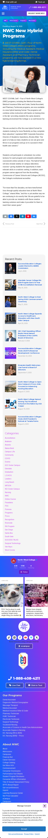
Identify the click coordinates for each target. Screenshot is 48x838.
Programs (9, 513)
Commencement (9, 768)
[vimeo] (31, 637)
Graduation (9, 472)
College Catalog (9, 762)
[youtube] (25, 637)
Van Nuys (8, 547)
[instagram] (14, 637)
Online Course (10, 499)
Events (7, 462)
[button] (45, 806)
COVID (7, 458)
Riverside (8, 523)
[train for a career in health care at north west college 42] (11, 7)
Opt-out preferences (15, 834)
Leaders (8, 479)
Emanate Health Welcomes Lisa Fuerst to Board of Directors (29, 367)
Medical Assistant (10, 708)
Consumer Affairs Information (14, 779)
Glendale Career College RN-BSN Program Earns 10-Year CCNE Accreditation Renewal (30, 282)
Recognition (9, 519)
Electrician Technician (11, 719)
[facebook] (20, 637)
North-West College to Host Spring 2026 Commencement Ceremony (30, 299)
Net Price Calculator (10, 796)
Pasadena (9, 502)
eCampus (6, 799)
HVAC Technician (9, 716)
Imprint (37, 834)
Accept (24, 829)
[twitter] (36, 637)
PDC (6, 506)
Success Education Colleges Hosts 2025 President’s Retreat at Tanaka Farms (29, 419)
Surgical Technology (13, 543)
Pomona (8, 509)
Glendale (8, 469)
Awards (8, 445)
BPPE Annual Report (11, 785)
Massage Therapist (10, 705)
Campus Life (10, 452)
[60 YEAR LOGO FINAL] (23, 661)
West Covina (10, 550)
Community (9, 455)
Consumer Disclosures (12, 771)
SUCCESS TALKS (11, 540)
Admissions (7, 751)
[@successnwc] (13, 561)
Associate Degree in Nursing (14, 730)
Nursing (8, 492)
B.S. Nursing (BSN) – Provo (13, 736)
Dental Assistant (9, 700)
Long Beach (9, 482)
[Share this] (11, 216)
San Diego (9, 530)
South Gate (9, 536)
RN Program (9, 526)
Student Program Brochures (13, 776)
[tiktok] (9, 637)
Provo (7, 516)
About (5, 749)
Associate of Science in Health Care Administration (22, 727)
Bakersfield (9, 448)
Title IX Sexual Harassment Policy (16, 782)
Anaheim (8, 441)
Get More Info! (8, 765)
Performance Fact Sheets (13, 774)
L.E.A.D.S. (8, 475)
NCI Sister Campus (12, 489)
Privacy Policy (29, 834)
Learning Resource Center (13, 793)
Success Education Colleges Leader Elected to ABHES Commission (29, 266)
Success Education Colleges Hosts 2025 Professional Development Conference (29, 350)
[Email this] (5, 216)
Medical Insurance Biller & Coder (15, 711)
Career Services (9, 760)
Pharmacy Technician (11, 713)
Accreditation (10, 438)
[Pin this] (28, 216)
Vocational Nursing (10, 725)
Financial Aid (8, 757)
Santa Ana (9, 533)
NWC (7, 496)
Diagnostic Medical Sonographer (15, 702)
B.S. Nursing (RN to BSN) (12, 733)
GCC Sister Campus (12, 465)
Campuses (7, 754)
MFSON (8, 486)
